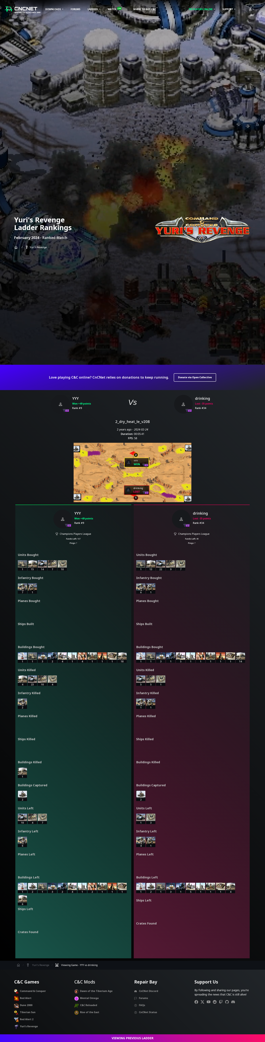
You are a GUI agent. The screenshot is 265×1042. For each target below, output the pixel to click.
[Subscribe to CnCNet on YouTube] (210, 1001)
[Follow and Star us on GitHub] (228, 1001)
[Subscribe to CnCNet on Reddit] (216, 1001)
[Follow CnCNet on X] (204, 1001)
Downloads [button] (53, 9)
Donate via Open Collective (195, 377)
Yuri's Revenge (36, 247)
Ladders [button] (93, 9)
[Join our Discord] (234, 1001)
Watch (114, 9)
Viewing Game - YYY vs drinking (76, 965)
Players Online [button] (200, 9)
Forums (75, 9)
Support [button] (228, 9)
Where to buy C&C (144, 9)
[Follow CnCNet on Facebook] (197, 1001)
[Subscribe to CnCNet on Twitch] (222, 1001)
